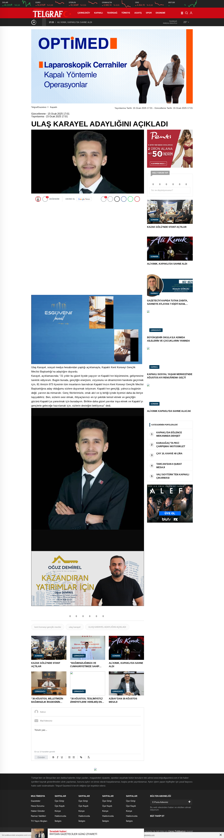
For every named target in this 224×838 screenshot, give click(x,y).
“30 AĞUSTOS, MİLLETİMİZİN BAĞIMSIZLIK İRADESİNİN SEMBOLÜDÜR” (91, 22)
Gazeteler (35, 801)
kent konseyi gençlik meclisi (47, 627)
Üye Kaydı (60, 806)
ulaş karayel (74, 627)
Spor (148, 13)
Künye (58, 811)
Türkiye (125, 13)
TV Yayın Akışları (39, 821)
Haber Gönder (38, 811)
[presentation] (40, 22)
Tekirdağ (112, 13)
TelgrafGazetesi (38, 107)
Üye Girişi (59, 801)
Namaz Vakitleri (38, 816)
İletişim (58, 821)
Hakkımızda (60, 816)
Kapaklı (98, 13)
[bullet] (73, 757)
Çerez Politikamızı (177, 831)
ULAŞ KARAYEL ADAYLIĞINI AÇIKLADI (107, 627)
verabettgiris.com (148, 835)
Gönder (41, 757)
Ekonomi (160, 13)
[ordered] (69, 757)
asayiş (138, 13)
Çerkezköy (84, 13)
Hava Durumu (37, 806)
